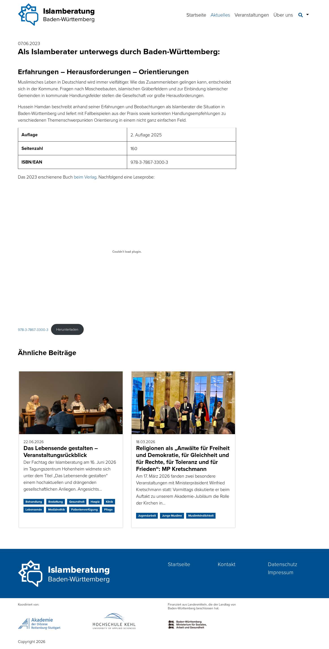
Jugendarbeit (147, 515)
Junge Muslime (172, 515)
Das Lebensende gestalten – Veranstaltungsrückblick (61, 451)
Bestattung (55, 502)
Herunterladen (67, 329)
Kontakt (226, 564)
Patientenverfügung (84, 509)
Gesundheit (76, 502)
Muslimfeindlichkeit (201, 515)
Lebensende (34, 509)
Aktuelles (220, 14)
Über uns (283, 14)
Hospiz (95, 502)
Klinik (109, 502)
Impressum (280, 572)
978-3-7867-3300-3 (33, 329)
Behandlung (34, 502)
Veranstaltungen (252, 14)
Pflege (108, 509)
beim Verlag (85, 177)
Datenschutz (282, 564)
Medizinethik (56, 509)
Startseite (196, 14)
